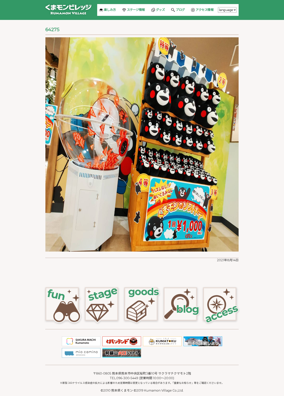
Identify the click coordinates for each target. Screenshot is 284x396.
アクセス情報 (204, 10)
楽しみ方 (110, 10)
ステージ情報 (136, 10)
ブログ (180, 10)
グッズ (160, 10)
